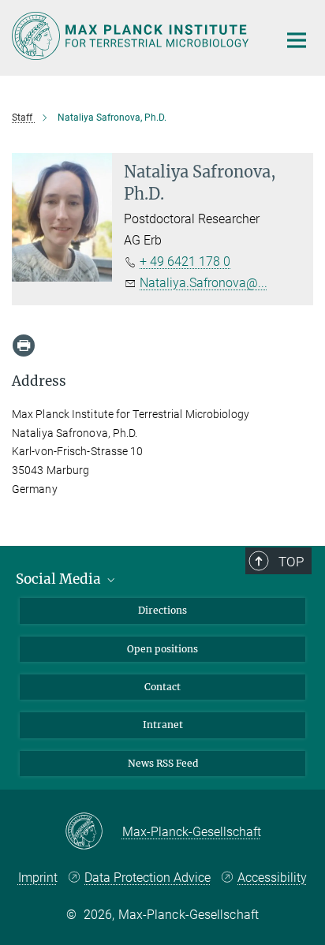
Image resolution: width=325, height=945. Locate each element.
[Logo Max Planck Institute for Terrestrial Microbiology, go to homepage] (133, 36)
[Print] (23, 345)
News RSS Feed (163, 763)
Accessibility (272, 877)
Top (291, 562)
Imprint (38, 877)
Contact (162, 687)
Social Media (60, 579)
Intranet (163, 724)
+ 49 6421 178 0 (185, 261)
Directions (162, 610)
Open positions (162, 649)
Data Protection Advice (147, 877)
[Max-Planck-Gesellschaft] (93, 832)
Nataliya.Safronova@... (203, 282)
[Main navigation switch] (296, 40)
